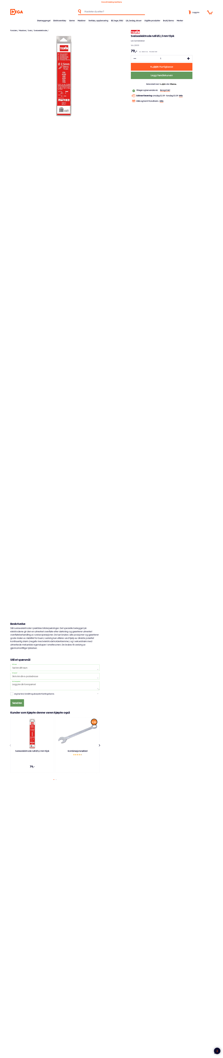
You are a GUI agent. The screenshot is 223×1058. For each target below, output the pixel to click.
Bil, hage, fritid (117, 20)
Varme (72, 20)
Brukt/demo (168, 20)
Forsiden (13, 30)
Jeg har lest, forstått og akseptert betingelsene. (34, 694)
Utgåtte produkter (152, 20)
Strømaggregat (43, 20)
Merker (180, 20)
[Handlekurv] (210, 12)
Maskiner (82, 20)
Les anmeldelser (138, 41)
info (181, 95)
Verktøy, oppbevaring (98, 20)
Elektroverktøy (59, 20)
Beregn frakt (165, 90)
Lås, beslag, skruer (134, 20)
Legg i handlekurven (162, 75)
